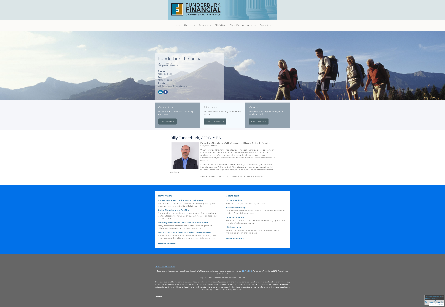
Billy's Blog (220, 25)
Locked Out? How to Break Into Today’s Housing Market (184, 232)
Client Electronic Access (242, 25)
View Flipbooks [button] (214, 122)
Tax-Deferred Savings (236, 207)
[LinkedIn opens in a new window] (160, 92)
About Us (188, 25)
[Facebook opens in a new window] (165, 92)
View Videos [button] (257, 122)
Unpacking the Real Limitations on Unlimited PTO (182, 200)
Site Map (158, 297)
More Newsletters (167, 244)
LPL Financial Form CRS (165, 267)
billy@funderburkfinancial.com (172, 86)
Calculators (232, 195)
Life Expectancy (233, 227)
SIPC (250, 271)
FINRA (244, 271)
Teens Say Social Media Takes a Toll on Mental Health (183, 222)
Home (177, 25)
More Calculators (235, 238)
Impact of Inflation (235, 217)
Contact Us (265, 25)
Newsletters (165, 195)
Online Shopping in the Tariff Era (173, 210)
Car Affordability (234, 200)
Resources (204, 25)
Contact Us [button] (166, 122)
